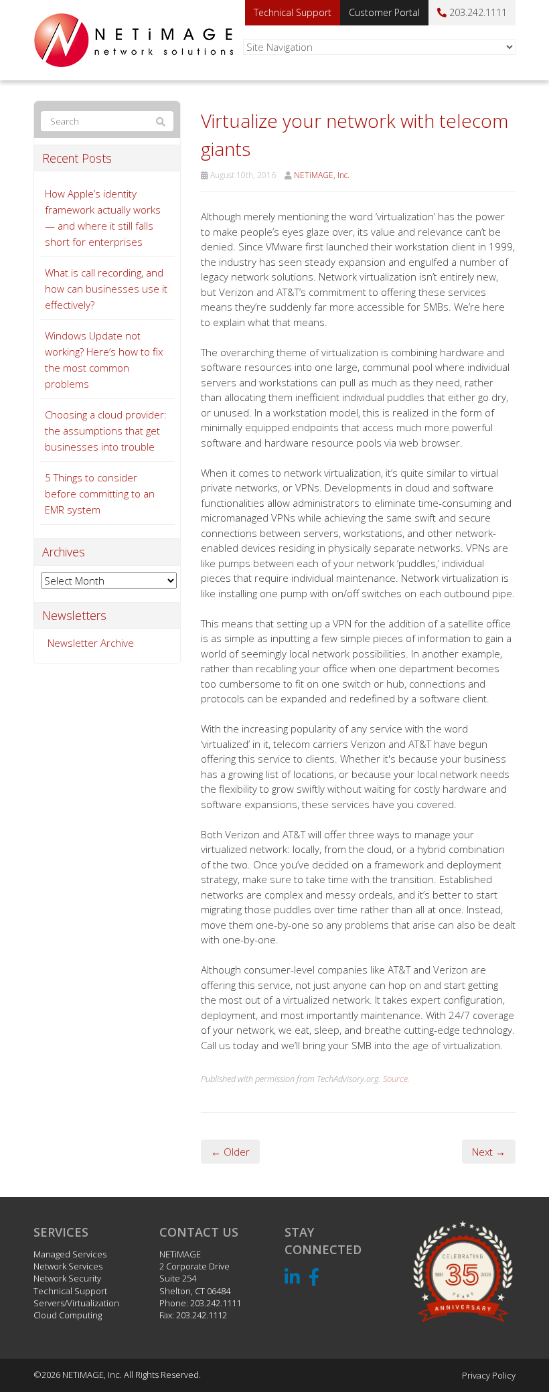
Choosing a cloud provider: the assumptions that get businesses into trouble (106, 430)
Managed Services (69, 1254)
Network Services (67, 1266)
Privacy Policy (489, 1375)
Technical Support (292, 12)
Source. (396, 1079)
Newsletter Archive (91, 642)
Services (60, 1232)
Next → (488, 1151)
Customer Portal (384, 12)
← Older (230, 1151)
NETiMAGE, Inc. (321, 175)
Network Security (67, 1278)
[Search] (160, 122)
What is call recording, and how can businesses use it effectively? (106, 288)
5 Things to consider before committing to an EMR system (100, 493)
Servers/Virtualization (76, 1303)
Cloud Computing (67, 1315)
